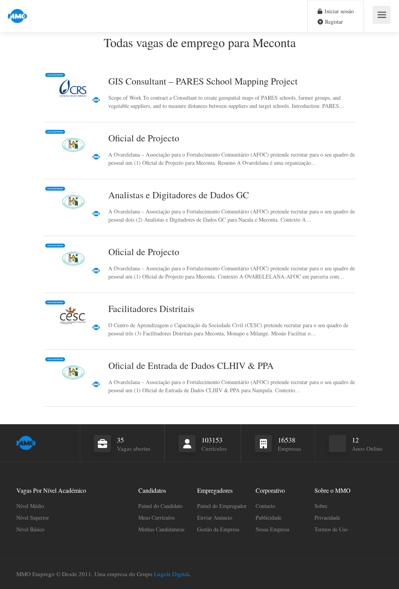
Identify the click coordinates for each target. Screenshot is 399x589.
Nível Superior (32, 517)
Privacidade (327, 517)
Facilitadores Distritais (151, 308)
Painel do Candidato (160, 506)
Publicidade (268, 517)
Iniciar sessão (338, 11)
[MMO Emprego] (17, 11)
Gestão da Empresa (218, 529)
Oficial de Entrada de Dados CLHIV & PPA (191, 365)
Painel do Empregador (222, 506)
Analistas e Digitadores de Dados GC (178, 195)
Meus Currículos (156, 517)
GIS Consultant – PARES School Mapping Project (203, 81)
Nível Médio (30, 506)
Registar (333, 21)
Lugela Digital (171, 574)
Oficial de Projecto (143, 138)
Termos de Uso (331, 529)
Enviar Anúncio (214, 517)
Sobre (320, 506)
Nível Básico (30, 529)
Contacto (265, 506)
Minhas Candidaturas (161, 529)
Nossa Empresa (272, 529)
